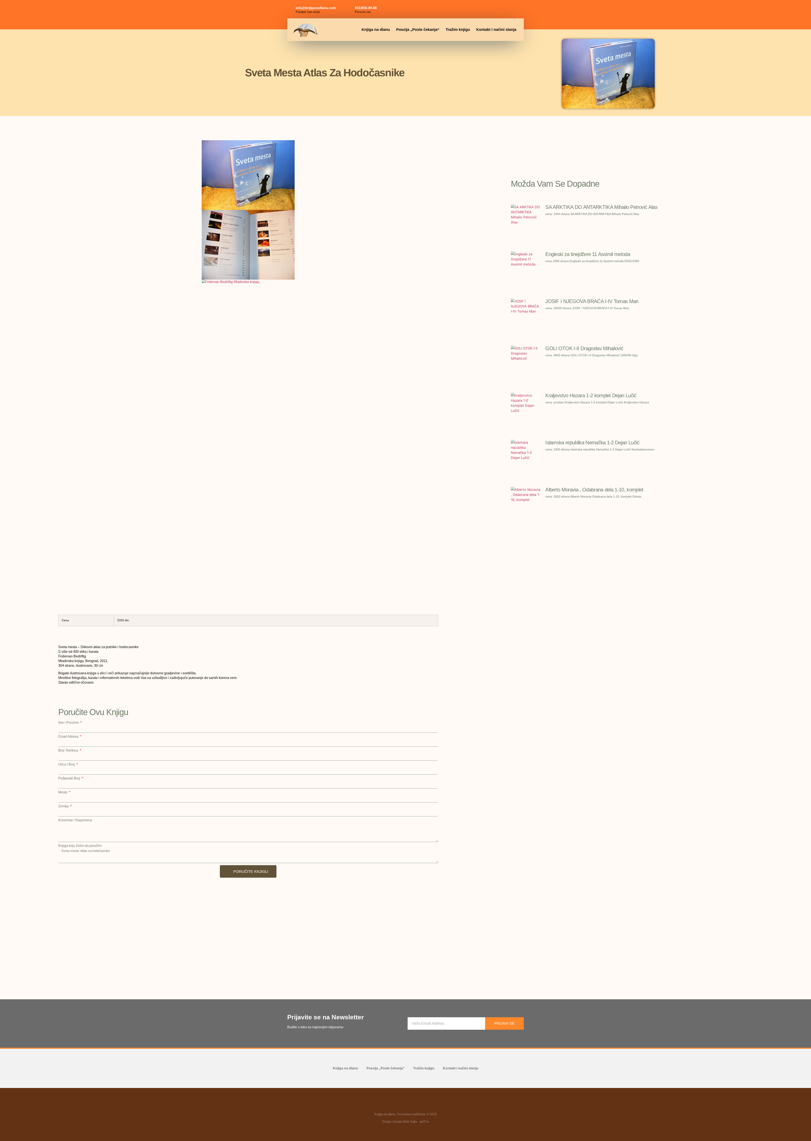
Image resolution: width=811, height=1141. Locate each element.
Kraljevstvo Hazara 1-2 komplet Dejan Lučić (590, 395)
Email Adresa (68, 736)
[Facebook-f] (393, 1104)
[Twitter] (516, 8)
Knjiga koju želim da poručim (80, 845)
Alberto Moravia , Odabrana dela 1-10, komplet (594, 489)
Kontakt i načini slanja (496, 29)
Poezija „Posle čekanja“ (417, 29)
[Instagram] (507, 8)
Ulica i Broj (67, 764)
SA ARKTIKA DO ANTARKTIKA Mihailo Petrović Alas (601, 207)
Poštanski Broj (69, 778)
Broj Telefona (68, 750)
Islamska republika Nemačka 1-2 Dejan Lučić (592, 442)
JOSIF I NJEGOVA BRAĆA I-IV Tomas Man (591, 301)
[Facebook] (497, 8)
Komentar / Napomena (75, 820)
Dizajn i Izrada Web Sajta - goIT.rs (405, 1121)
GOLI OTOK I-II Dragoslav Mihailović (584, 348)
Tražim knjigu (458, 29)
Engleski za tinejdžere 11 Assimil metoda (587, 254)
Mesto (63, 792)
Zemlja (63, 806)
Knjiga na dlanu (376, 29)
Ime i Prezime (69, 722)
